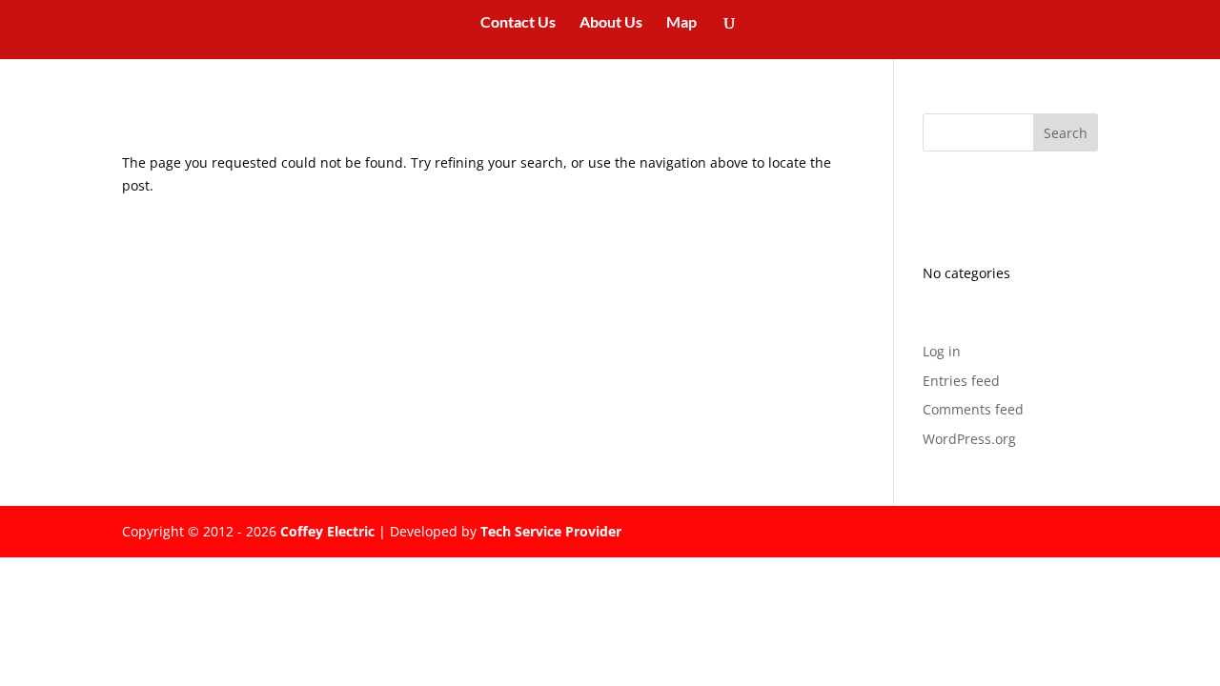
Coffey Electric (327, 531)
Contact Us (518, 22)
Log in (942, 351)
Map (681, 22)
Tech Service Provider (550, 531)
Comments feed (973, 409)
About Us (611, 22)
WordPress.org (969, 439)
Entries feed (961, 381)
